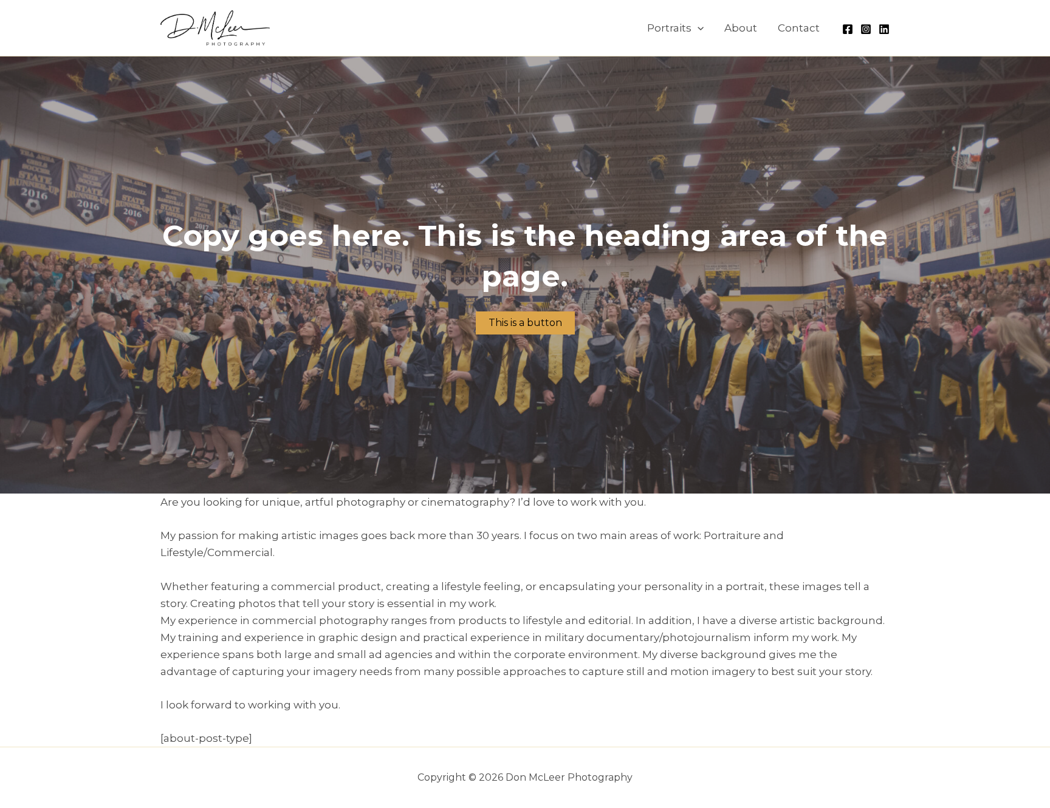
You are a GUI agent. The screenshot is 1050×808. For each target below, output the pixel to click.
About (740, 28)
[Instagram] (865, 29)
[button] (697, 28)
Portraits (669, 28)
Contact (799, 28)
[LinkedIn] (884, 29)
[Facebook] (847, 29)
